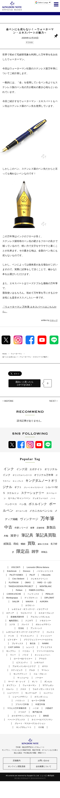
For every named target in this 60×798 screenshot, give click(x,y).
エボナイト (35, 469)
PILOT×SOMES (16, 575)
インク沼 (21, 469)
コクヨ (12, 624)
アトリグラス (46, 647)
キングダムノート (24, 727)
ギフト (18, 487)
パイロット (20, 700)
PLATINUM (13, 582)
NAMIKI (45, 643)
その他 (41, 727)
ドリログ (22, 712)
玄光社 (21, 628)
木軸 (6, 536)
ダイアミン (11, 685)
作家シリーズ (21, 527)
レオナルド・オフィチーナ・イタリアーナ (30, 609)
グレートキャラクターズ (33, 487)
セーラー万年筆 (38, 700)
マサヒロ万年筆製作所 (16, 708)
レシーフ (30, 647)
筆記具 (27, 535)
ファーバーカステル (45, 651)
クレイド (25, 624)
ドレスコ (50, 632)
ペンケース (11, 504)
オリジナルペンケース (22, 475)
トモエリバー (45, 621)
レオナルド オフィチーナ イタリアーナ (23, 632)
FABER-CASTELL (36, 590)
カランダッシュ (41, 697)
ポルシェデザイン (43, 624)
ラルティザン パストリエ (43, 689)
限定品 (22, 551)
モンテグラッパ (20, 674)
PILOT (32, 575)
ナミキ (11, 636)
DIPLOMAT (49, 598)
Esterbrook (11, 571)
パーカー (39, 678)
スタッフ (54, 320)
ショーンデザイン (20, 697)
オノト (35, 681)
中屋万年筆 (40, 704)
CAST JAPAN (14, 647)
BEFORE (8, 401)
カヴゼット (30, 605)
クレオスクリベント (39, 579)
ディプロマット (31, 598)
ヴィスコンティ (27, 636)
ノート (53, 498)
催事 (32, 528)
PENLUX (49, 594)
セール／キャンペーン (19, 498)
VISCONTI (15, 567)
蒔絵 (16, 543)
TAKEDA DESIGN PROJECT (20, 586)
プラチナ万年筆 (22, 704)
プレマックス (17, 643)
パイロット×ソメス (45, 571)
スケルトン (13, 493)
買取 (32, 543)
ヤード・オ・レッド (16, 681)
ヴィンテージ (29, 519)
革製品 (44, 552)
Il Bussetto (46, 575)
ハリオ (36, 708)
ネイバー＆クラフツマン (42, 720)
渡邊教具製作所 (17, 617)
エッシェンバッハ (42, 655)
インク (9, 469)
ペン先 (22, 504)
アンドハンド (36, 628)
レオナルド (39, 662)
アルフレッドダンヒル (40, 617)
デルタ (32, 670)
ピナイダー (12, 640)
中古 (8, 527)
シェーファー (13, 693)
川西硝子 (49, 708)
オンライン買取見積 (16, 766)
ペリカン (26, 651)
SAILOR (15, 601)
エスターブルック (46, 613)
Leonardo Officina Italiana (38, 567)
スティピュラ (17, 670)
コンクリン (48, 693)
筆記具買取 (46, 535)
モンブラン (11, 651)
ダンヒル (48, 681)
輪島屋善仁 (14, 621)
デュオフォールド (40, 498)
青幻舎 (33, 643)
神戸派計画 (37, 712)
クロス (23, 689)
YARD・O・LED (44, 582)
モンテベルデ (31, 693)
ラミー (13, 655)
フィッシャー (46, 636)
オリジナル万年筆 (43, 475)
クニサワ (29, 621)
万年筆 (30, 42)
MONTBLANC (46, 586)
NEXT (52, 401)
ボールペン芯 (21, 511)
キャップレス (18, 481)
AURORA (44, 601)
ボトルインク (38, 504)
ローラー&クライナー (23, 659)
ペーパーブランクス (16, 720)
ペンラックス (33, 594)
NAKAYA (29, 601)
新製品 (51, 527)
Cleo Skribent (18, 579)
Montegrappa (12, 598)
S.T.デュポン (48, 685)
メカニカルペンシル (40, 510)
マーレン (45, 670)
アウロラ (43, 659)
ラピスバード (26, 613)
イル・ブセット (40, 674)
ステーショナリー (32, 493)
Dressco (26, 571)
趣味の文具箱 (43, 544)
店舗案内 (16, 760)
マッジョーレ (23, 678)
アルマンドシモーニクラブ (24, 666)
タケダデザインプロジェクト (24, 716)
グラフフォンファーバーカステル (38, 640)
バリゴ (25, 655)
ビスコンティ (22, 662)
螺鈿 (23, 544)
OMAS (28, 582)
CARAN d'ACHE (14, 594)
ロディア (10, 613)
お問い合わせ (43, 760)
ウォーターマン (29, 685)
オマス (45, 666)
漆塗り (14, 535)
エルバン (10, 689)
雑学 (35, 551)
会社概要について (43, 766)
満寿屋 (46, 716)
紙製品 (7, 543)
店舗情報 (40, 528)
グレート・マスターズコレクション (30, 723)
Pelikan (19, 590)
